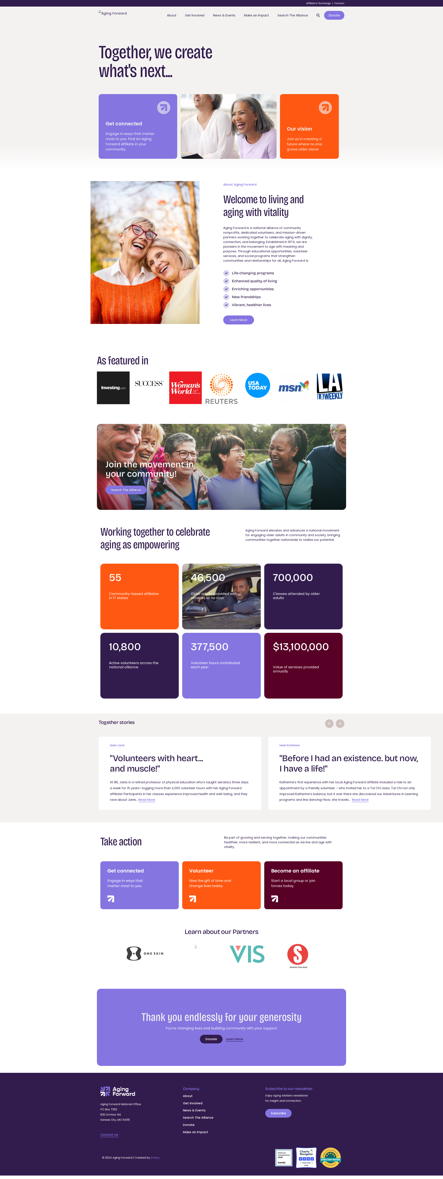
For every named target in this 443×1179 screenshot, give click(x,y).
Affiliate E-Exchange (318, 3)
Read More (146, 799)
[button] (329, 723)
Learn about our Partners (221, 932)
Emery (155, 1158)
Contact (339, 3)
